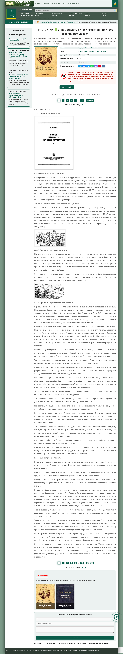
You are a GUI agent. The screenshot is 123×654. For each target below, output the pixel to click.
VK (103, 66)
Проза (37, 16)
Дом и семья (72, 18)
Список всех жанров (11, 15)
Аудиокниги (56, 3)
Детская (71, 16)
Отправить (75, 637)
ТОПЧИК (37, 3)
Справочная (88, 16)
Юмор (53, 18)
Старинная (105, 13)
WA (92, 66)
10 (82, 100)
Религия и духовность (75, 13)
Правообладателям (69, 650)
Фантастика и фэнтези (26, 16)
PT (99, 66)
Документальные (57, 13)
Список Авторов (73, 3)
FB (84, 66)
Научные (54, 16)
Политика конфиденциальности (88, 650)
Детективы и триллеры (25, 18)
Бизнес (87, 13)
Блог (64, 3)
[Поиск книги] (114, 10)
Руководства (83, 51)
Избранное (46, 3)
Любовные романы (24, 13)
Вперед (90, 100)
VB (96, 66)
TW (88, 66)
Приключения (39, 13)
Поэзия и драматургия (42, 18)
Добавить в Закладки (20, 22)
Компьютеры (89, 18)
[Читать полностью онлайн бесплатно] (19, 3)
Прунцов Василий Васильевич (88, 48)
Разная (104, 16)
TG (80, 66)
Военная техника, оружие (97, 51)
